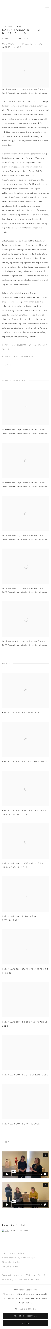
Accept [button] (25, 1323)
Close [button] (44, 17)
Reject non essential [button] (25, 1316)
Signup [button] (12, 52)
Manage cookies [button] (25, 1309)
